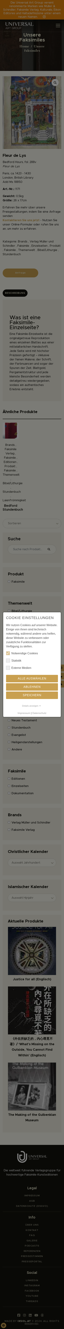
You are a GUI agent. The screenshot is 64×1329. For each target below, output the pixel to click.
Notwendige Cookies (24, 653)
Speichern (32, 695)
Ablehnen (32, 686)
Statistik (16, 660)
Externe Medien (21, 667)
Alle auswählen (32, 678)
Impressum (24, 713)
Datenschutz (39, 713)
